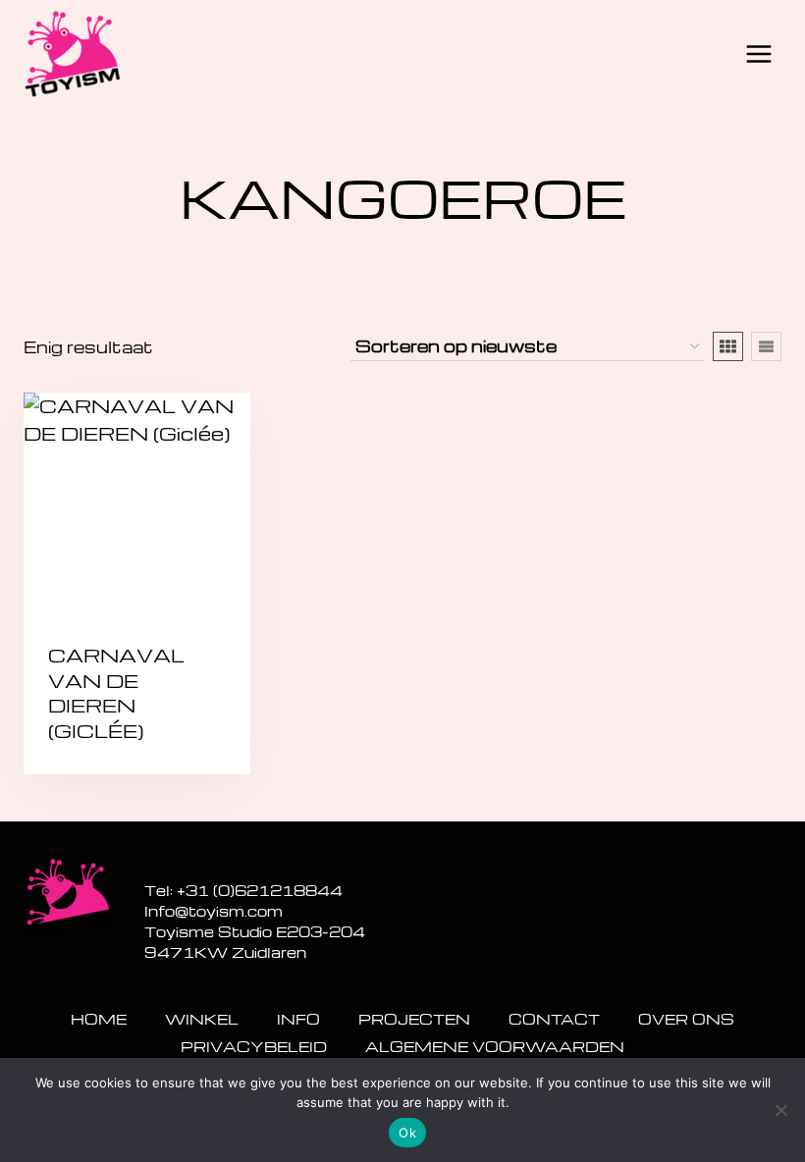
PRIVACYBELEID (254, 1046)
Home (99, 1019)
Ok (407, 1132)
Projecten (414, 1019)
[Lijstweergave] (766, 346)
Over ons (686, 1019)
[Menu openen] (758, 53)
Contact (554, 1019)
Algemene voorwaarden (494, 1046)
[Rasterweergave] (728, 346)
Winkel (202, 1019)
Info (298, 1019)
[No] (780, 1110)
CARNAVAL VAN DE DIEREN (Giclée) (116, 693)
